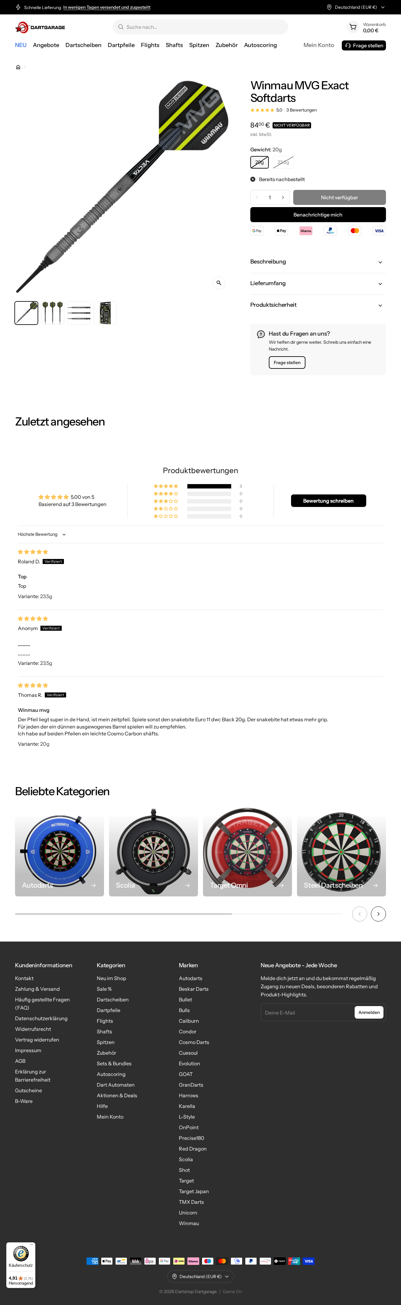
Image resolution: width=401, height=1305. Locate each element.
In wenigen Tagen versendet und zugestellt (106, 7)
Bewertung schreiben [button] (328, 501)
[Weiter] (378, 913)
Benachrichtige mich (318, 214)
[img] (33, 552)
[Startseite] (18, 67)
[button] (318, 262)
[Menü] (31, 1246)
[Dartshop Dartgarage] (40, 27)
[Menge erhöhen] (283, 197)
